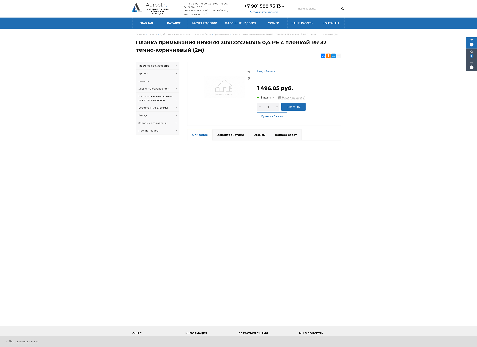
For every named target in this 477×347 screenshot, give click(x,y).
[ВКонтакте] (323, 56)
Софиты (143, 80)
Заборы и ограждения (152, 122)
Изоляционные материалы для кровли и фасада (155, 98)
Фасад (142, 115)
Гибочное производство (153, 65)
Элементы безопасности (154, 88)
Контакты (331, 23)
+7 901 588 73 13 (263, 6)
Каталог (174, 23)
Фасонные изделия (240, 23)
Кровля (143, 73)
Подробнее (265, 71)
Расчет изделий (204, 23)
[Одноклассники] (328, 56)
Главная (146, 23)
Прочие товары (148, 130)
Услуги (273, 23)
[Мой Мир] (333, 56)
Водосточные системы (153, 107)
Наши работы (302, 23)
